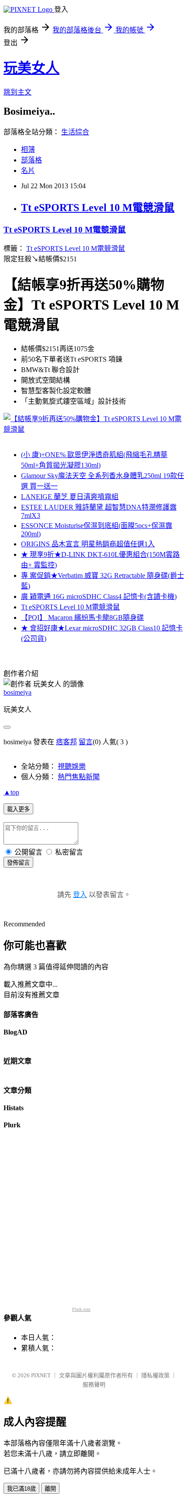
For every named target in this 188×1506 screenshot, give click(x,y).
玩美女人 (31, 68)
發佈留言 (18, 862)
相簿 (28, 149)
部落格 (31, 160)
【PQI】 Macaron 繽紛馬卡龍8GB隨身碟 (82, 617)
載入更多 (18, 809)
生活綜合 (75, 132)
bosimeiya (17, 692)
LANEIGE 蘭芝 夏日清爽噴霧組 (69, 496)
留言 (86, 742)
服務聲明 (94, 1384)
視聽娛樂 (72, 766)
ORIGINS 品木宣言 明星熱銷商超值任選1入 (88, 544)
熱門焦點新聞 (79, 777)
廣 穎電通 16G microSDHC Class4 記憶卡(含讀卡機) (99, 596)
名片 (28, 170)
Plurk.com (81, 1309)
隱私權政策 (155, 1375)
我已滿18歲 (21, 1488)
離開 (50, 1488)
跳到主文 (17, 92)
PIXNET (41, 1375)
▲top (11, 792)
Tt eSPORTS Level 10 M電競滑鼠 (97, 207)
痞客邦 (66, 742)
